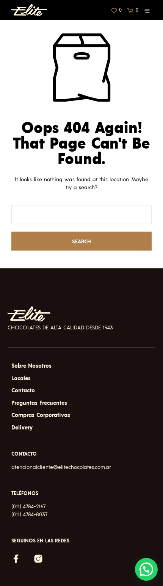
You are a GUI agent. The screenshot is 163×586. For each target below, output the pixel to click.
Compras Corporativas (40, 415)
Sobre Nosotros (31, 366)
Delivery (22, 428)
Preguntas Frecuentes (39, 403)
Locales (21, 378)
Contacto (23, 390)
